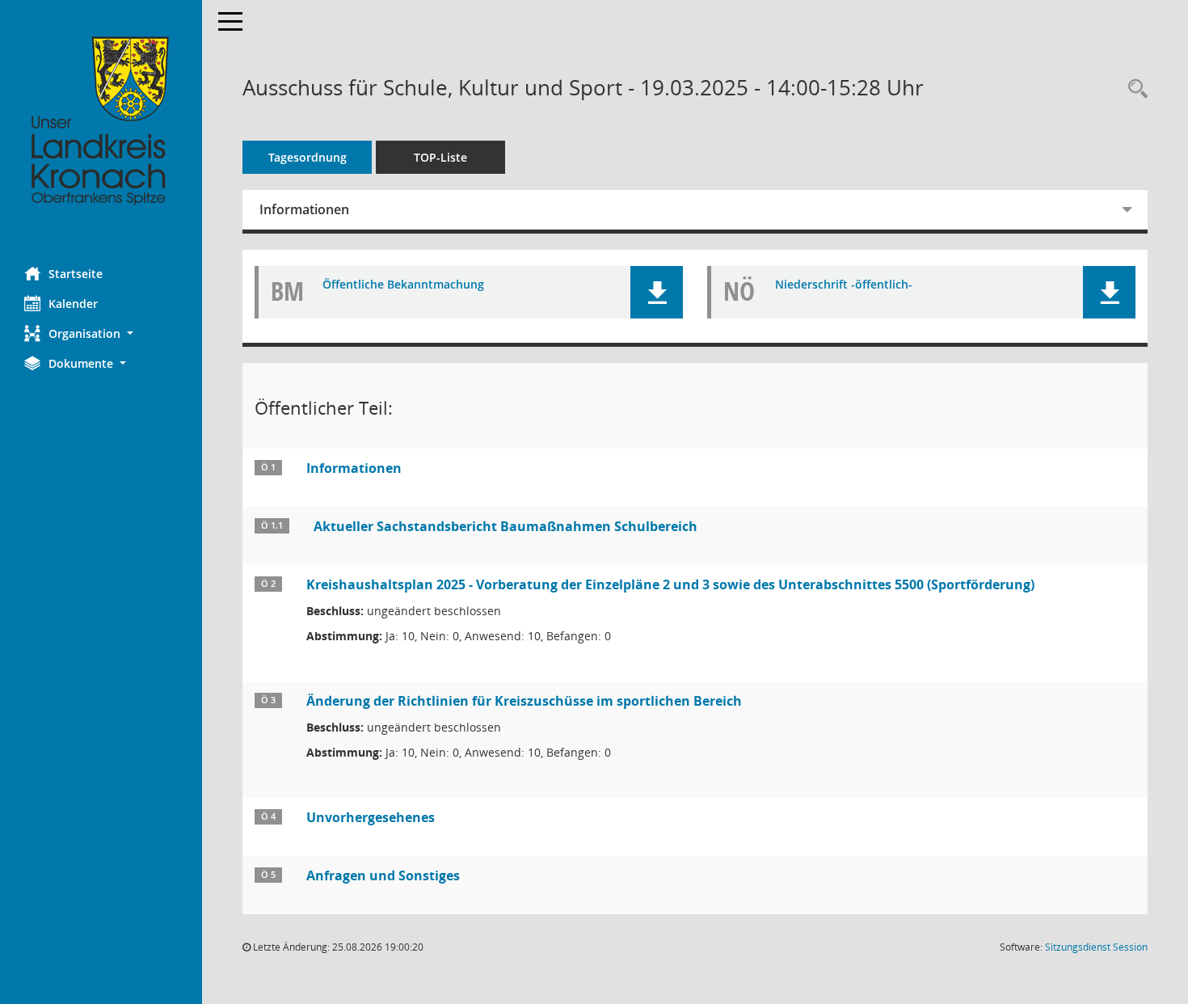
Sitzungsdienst (1096, 947)
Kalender (73, 303)
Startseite (75, 273)
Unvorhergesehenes (370, 817)
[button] (101, 333)
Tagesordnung (307, 157)
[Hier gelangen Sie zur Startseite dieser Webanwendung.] (101, 121)
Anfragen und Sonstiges (383, 875)
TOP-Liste (440, 157)
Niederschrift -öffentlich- (843, 285)
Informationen (304, 209)
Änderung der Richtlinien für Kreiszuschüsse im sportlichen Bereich (524, 701)
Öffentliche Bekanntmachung (403, 285)
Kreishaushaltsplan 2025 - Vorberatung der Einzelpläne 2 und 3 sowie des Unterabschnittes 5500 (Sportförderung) (670, 584)
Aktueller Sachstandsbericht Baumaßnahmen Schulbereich (505, 526)
